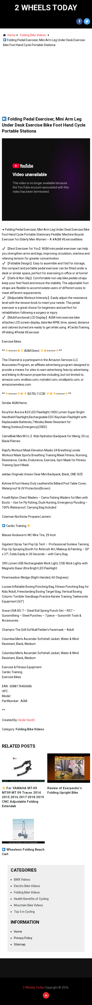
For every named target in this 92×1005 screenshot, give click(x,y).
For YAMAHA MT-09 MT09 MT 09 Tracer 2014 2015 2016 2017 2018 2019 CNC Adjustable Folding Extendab (23, 797)
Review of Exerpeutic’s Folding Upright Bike (64, 790)
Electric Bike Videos (27, 886)
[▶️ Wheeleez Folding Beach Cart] (23, 829)
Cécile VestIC (26, 720)
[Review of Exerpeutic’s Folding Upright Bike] (68, 768)
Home (11, 35)
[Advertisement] (46, 80)
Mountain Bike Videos (28, 905)
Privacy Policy (23, 938)
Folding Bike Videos (33, 35)
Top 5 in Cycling (24, 911)
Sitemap (19, 944)
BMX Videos (22, 879)
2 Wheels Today (46, 8)
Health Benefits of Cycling (31, 899)
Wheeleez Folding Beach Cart (23, 852)
